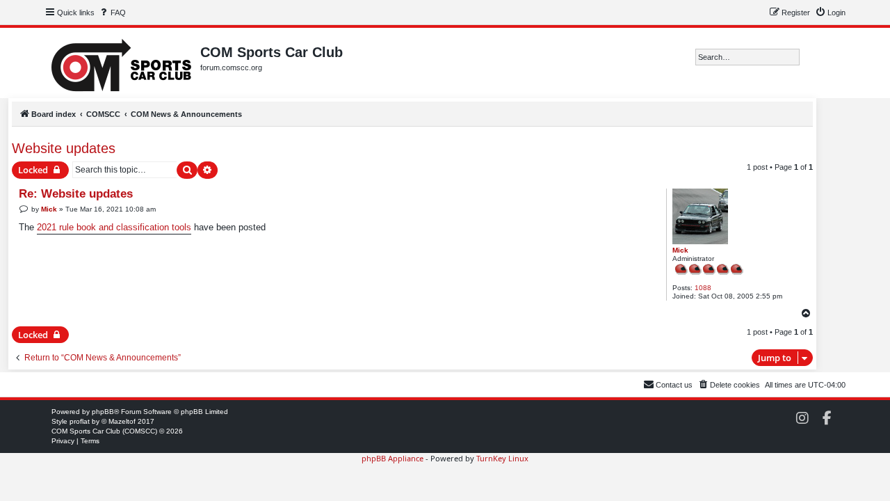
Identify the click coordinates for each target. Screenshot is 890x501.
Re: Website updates (76, 193)
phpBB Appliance (392, 458)
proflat (80, 421)
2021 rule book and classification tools (114, 227)
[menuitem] (112, 12)
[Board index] (122, 63)
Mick (680, 250)
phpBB (103, 411)
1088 (703, 288)
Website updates (63, 148)
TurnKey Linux (502, 458)
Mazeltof (122, 421)
